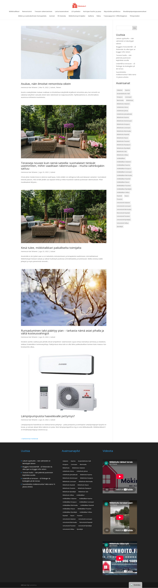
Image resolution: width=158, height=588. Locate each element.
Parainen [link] (119, 199)
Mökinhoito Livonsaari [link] (123, 128)
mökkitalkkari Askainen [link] (124, 162)
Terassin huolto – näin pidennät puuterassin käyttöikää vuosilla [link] (124, 57)
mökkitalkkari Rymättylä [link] (124, 189)
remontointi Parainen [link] (123, 216)
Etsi (134, 28)
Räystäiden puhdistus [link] (112, 11)
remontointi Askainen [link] (123, 203)
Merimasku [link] (120, 100)
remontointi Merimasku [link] (124, 209)
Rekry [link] (99, 16)
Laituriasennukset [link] (62, 11)
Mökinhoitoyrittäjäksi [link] (77, 16)
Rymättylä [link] (120, 226)
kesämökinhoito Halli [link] (123, 94)
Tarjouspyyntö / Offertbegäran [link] (115, 16)
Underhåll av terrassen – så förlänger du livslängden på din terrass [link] (125, 66)
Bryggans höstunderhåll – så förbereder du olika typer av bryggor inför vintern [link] (126, 49)
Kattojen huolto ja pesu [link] (92, 11)
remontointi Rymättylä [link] (123, 220)
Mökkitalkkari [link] (14, 11)
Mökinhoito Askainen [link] (123, 104)
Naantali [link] (119, 196)
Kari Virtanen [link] (33, 87)
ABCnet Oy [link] (25, 585)
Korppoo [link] (120, 97)
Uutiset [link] (52, 16)
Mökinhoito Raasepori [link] (123, 145)
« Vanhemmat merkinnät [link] (29, 439)
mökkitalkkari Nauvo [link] (123, 182)
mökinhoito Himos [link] (122, 107)
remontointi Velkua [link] (122, 223)
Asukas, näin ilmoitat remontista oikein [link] (46, 84)
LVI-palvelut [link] (75, 11)
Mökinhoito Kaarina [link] (123, 117)
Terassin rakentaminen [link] (43, 11)
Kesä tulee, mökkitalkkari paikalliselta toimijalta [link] (51, 248)
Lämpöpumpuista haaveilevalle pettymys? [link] (48, 416)
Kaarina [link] (127, 90)
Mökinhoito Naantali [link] (123, 134)
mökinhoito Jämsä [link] (122, 111)
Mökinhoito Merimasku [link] (124, 131)
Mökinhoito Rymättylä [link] (123, 148)
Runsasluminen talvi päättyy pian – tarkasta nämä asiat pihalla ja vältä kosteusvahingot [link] (62, 332)
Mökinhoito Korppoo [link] (123, 124)
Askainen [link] (119, 90)
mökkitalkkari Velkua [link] (123, 192)
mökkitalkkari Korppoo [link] (124, 168)
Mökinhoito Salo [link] (122, 151)
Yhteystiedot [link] (135, 16)
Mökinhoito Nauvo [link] (122, 138)
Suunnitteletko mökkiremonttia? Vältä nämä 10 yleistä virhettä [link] (126, 74)
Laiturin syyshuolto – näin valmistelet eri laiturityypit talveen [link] (125, 41)
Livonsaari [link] (128, 97)
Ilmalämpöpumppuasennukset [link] (134, 11)
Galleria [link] (91, 16)
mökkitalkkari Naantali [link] (123, 179)
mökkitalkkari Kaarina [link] (123, 165)
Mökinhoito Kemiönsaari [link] (124, 121)
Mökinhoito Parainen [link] (123, 141)
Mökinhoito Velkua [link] (122, 155)
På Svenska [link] (62, 16)
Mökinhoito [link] (129, 100)
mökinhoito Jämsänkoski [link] (124, 114)
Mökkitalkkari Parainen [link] (124, 185)
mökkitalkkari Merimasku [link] (124, 175)
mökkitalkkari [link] (121, 158)
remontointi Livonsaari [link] (124, 206)
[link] (79, 5)
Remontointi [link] (27, 11)
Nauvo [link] (127, 196)
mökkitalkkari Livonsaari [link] (124, 172)
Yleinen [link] (58, 87)
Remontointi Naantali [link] (123, 213)
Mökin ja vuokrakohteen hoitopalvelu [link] (32, 16)
